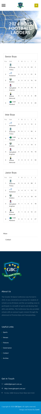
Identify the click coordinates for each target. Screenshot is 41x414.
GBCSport (18, 407)
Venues (5, 337)
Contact (8, 240)
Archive (5, 358)
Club (10, 61)
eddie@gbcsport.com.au (13, 384)
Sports (5, 332)
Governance (7, 348)
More (5, 234)
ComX (37, 410)
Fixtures (6, 343)
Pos (5, 61)
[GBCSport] (20, 5)
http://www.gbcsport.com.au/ (14, 389)
